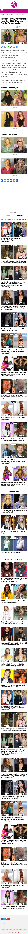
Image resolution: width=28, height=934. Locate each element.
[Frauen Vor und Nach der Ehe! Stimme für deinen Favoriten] (14, 501)
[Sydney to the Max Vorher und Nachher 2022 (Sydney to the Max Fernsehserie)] (14, 229)
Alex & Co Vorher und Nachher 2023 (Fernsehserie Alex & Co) (13, 686)
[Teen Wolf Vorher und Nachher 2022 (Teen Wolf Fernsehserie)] (14, 319)
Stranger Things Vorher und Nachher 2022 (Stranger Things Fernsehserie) (13, 262)
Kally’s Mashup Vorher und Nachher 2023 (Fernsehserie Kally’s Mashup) (13, 623)
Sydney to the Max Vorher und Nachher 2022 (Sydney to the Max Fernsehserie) (12, 240)
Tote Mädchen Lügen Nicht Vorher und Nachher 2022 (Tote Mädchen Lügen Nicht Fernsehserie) (14, 307)
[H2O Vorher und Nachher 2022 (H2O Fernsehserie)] (14, 408)
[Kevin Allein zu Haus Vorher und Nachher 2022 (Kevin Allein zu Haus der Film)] (14, 386)
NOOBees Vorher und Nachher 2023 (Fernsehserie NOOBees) (13, 601)
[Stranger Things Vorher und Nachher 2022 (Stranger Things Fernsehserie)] (14, 252)
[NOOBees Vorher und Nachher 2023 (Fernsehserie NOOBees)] (14, 591)
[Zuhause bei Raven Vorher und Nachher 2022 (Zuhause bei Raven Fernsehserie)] (14, 340)
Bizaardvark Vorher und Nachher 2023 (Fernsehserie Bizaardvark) (14, 644)
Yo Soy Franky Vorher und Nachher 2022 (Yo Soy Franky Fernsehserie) (13, 439)
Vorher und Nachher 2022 (17, 220)
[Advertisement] (14, 197)
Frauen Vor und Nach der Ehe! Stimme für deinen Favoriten (14, 511)
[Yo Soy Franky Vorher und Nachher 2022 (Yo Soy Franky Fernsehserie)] (14, 429)
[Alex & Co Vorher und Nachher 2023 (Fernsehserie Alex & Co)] (14, 676)
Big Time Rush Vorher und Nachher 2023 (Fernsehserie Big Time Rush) (12, 665)
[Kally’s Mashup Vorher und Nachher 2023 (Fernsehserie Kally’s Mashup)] (14, 613)
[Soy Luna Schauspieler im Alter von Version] (14, 522)
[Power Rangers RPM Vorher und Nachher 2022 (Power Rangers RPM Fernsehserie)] (14, 451)
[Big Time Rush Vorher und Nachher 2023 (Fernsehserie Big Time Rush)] (14, 655)
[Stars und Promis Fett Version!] (14, 543)
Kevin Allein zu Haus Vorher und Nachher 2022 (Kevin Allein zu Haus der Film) (14, 396)
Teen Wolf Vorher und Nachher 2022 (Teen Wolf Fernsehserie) (13, 329)
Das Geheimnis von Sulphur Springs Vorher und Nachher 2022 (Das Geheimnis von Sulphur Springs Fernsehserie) (13, 284)
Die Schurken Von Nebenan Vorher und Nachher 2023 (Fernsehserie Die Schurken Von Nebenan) (14, 579)
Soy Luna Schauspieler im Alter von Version (13, 532)
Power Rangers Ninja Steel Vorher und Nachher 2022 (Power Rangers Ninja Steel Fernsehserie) (13, 484)
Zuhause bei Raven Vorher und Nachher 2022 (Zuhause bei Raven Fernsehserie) (12, 351)
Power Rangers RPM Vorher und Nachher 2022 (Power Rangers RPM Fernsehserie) (13, 461)
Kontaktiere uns (4, 924)
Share (2, 31)
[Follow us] (26, 11)
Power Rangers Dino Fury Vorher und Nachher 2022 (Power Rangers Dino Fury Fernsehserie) (13, 374)
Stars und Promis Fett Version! (11, 553)
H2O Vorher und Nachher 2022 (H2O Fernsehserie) (13, 418)
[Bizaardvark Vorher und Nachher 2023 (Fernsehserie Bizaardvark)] (14, 634)
